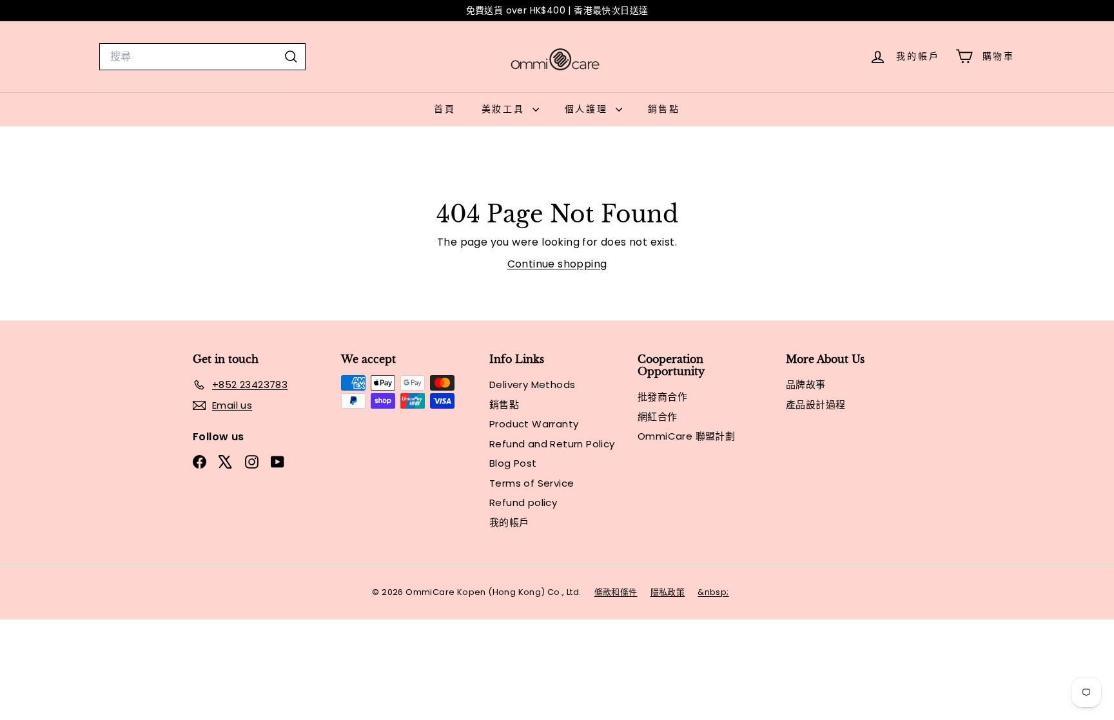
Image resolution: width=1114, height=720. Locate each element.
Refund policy (523, 502)
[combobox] (202, 56)
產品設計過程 (815, 404)
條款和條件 (616, 592)
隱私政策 (667, 592)
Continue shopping (557, 264)
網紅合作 (658, 416)
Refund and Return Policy (552, 444)
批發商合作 (662, 397)
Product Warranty (533, 424)
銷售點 (664, 108)
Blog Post (513, 463)
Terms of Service (531, 483)
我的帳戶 (509, 522)
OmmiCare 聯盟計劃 (686, 436)
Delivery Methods (532, 384)
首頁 (445, 108)
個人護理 (588, 108)
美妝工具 (505, 108)
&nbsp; (713, 592)
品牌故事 (806, 384)
